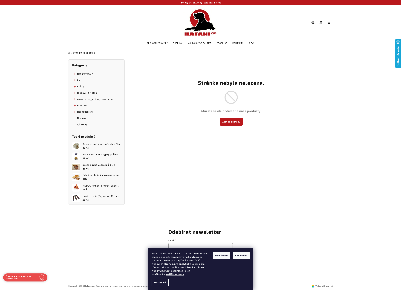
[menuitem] (157, 43)
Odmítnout (221, 255)
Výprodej (82, 124)
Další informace (175, 274)
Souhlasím (241, 255)
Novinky (82, 118)
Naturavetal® (85, 74)
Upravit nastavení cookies (137, 286)
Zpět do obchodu (231, 121)
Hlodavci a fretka (87, 93)
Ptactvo (82, 105)
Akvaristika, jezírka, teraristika (95, 99)
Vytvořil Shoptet (324, 286)
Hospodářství (85, 112)
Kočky (80, 86)
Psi (79, 80)
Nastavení (160, 282)
